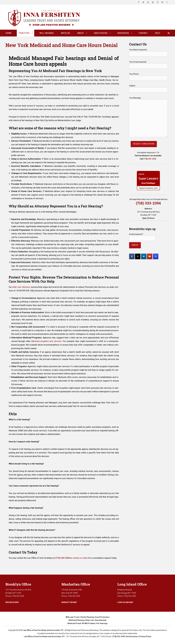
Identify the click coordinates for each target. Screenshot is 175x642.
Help (157, 33)
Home (8, 33)
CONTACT (143, 33)
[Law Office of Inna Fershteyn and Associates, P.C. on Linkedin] (143, 256)
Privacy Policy (145, 636)
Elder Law (90, 620)
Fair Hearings (102, 623)
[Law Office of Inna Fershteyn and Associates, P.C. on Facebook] (132, 256)
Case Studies (100, 33)
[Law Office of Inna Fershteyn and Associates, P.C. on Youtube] (149, 256)
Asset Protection (102, 617)
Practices (24, 33)
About (80, 33)
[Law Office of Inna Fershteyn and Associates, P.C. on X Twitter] (137, 256)
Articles (65, 33)
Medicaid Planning (76, 620)
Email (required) (136, 234)
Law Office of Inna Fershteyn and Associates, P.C (44, 636)
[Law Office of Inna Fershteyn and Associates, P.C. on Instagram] (155, 256)
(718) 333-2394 (149, 159)
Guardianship (100, 620)
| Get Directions (131, 636)
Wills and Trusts (73, 617)
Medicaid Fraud (74, 623)
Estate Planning (87, 617)
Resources (123, 33)
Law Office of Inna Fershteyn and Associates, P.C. (43, 630)
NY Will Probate (88, 623)
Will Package (46, 33)
